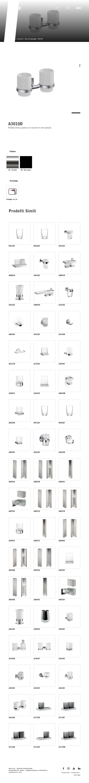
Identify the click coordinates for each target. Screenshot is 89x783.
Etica (20, 772)
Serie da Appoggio (30, 39)
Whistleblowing (13, 772)
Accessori (20, 39)
